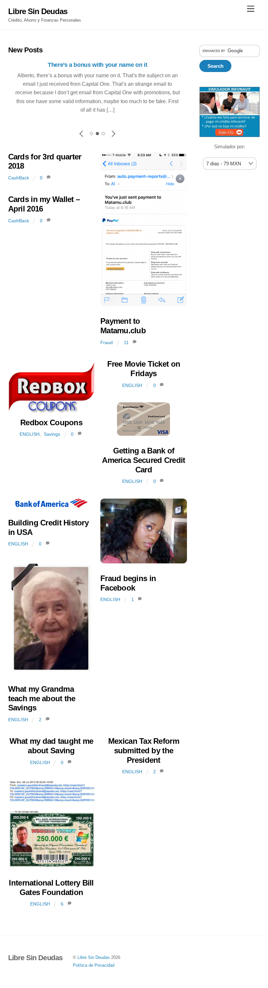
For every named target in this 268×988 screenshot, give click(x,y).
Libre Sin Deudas (93, 957)
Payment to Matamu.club (123, 326)
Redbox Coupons (51, 422)
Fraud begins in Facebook (128, 583)
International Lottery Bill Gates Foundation (51, 887)
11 (126, 342)
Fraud (106, 342)
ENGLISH (30, 434)
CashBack (18, 177)
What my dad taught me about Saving (51, 746)
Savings (52, 434)
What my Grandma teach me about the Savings (41, 698)
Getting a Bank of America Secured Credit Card (143, 460)
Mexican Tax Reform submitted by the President (143, 750)
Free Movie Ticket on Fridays (143, 368)
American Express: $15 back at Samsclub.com (97, 65)
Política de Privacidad (93, 965)
